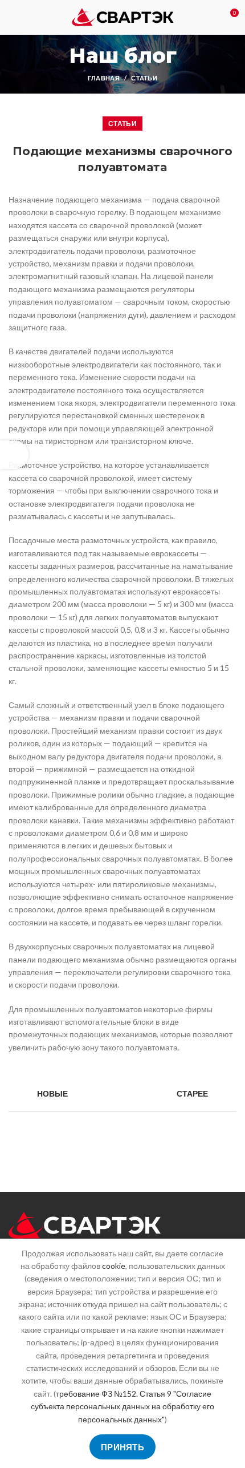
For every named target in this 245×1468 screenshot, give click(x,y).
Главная (104, 78)
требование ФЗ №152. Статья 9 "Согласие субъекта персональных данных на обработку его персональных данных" (122, 1406)
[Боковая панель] (14, 454)
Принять (122, 1447)
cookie (113, 1266)
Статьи (144, 78)
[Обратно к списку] (122, 1093)
